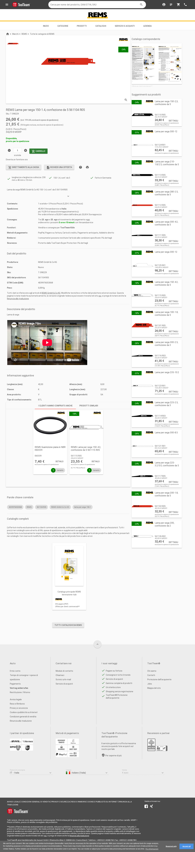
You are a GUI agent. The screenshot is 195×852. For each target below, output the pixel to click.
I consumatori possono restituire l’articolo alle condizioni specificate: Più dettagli (75, 238)
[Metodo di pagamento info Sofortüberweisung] (73, 743)
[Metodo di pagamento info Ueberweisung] (61, 743)
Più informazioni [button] (151, 849)
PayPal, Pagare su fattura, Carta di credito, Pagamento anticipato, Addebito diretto (76, 233)
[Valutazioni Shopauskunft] (161, 750)
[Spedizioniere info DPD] (15, 750)
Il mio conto (15, 671)
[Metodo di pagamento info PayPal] (61, 756)
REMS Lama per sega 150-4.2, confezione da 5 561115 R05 (86, 448)
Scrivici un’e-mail (63, 679)
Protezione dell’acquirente (159, 679)
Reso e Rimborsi (17, 704)
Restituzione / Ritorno (20, 692)
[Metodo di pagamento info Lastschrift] (73, 750)
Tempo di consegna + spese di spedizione (24, 677)
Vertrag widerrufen (19, 688)
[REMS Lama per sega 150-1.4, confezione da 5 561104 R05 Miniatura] (13, 44)
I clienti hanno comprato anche (55, 406)
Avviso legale (16, 699)
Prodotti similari (88, 406)
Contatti (151, 675)
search (141, 4)
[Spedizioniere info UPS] (27, 750)
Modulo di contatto (64, 671)
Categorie (62, 26)
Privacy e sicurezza (19, 708)
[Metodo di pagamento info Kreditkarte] (73, 756)
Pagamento (15, 684)
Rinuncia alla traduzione (18, 299)
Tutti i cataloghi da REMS (68, 625)
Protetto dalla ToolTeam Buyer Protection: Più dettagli (63, 243)
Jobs (149, 684)
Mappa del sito (154, 688)
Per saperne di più (113, 755)
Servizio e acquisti (125, 26)
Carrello (38, 151)
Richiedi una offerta (59, 167)
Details (59, 461)
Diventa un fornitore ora (17, 159)
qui (99, 296)
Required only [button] (171, 846)
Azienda (147, 26)
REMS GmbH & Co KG (51, 293)
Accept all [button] (187, 846)
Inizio (46, 26)
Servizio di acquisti (64, 684)
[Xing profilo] (151, 807)
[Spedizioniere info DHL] (15, 743)
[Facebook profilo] (146, 807)
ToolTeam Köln (67, 227)
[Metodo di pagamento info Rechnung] (61, 750)
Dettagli (173, 121)
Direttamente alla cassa (23, 167)
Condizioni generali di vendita (23, 716)
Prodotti (82, 26)
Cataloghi (100, 26)
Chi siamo (151, 671)
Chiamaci (60, 675)
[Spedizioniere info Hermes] (27, 743)
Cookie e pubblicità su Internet (24, 712)
